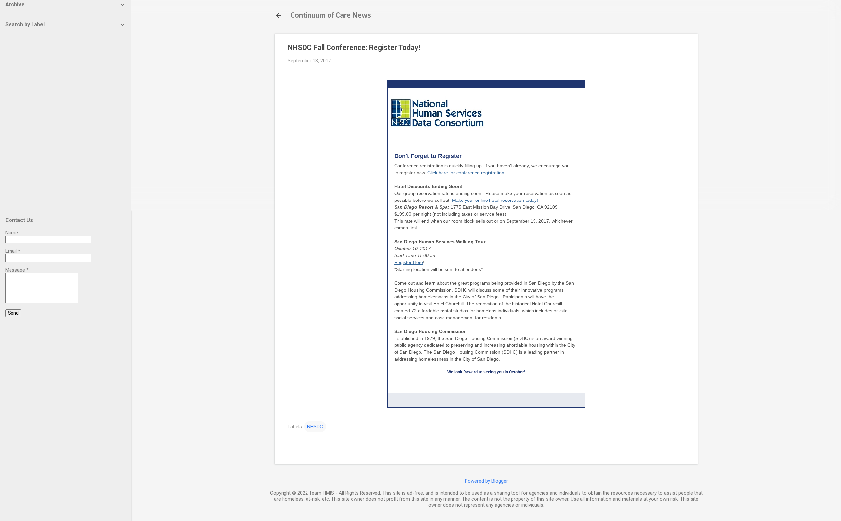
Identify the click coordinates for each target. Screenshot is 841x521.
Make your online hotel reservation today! (495, 200)
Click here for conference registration (465, 172)
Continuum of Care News (330, 16)
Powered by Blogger (486, 481)
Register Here (408, 262)
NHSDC (315, 427)
